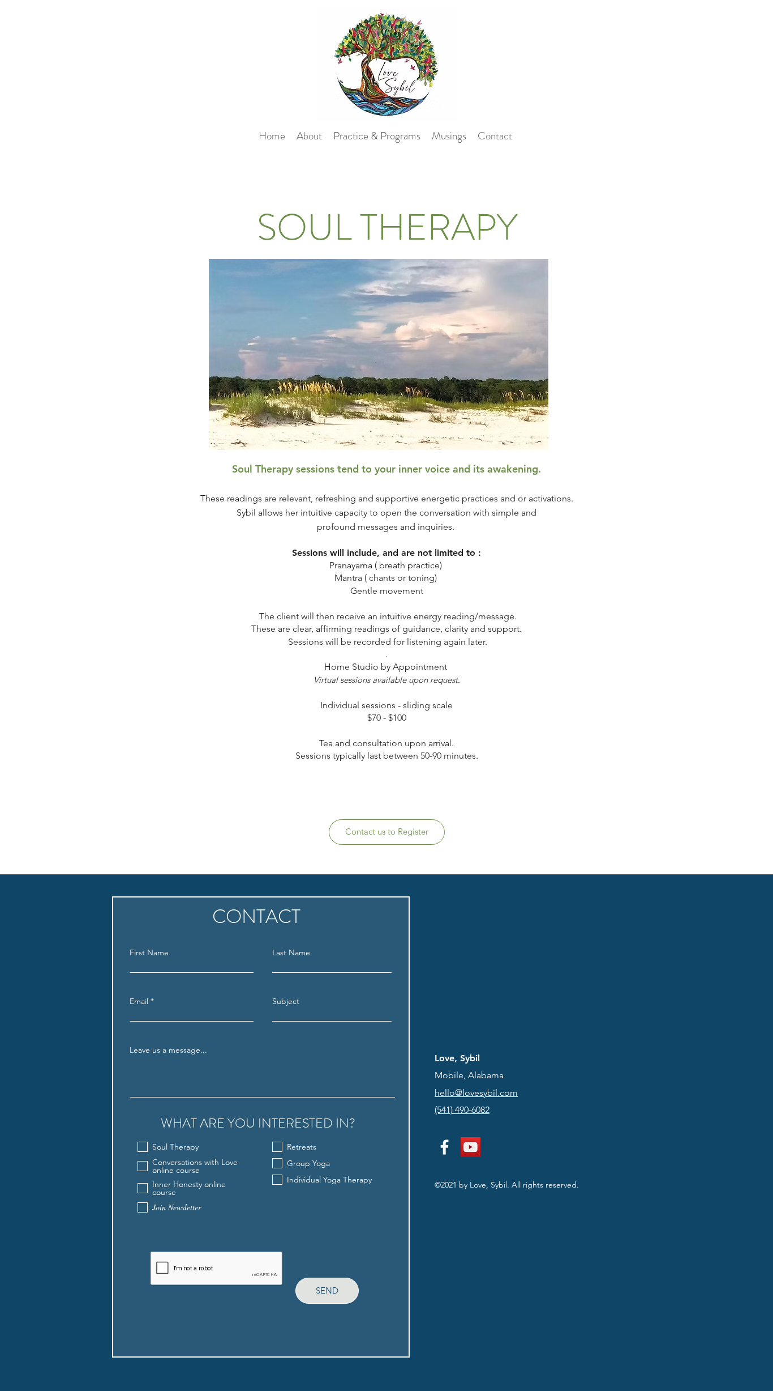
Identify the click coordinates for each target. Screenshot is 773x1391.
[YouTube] (470, 1147)
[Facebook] (444, 1147)
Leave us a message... (168, 1050)
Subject (285, 1001)
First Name (149, 952)
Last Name (291, 952)
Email (139, 1001)
